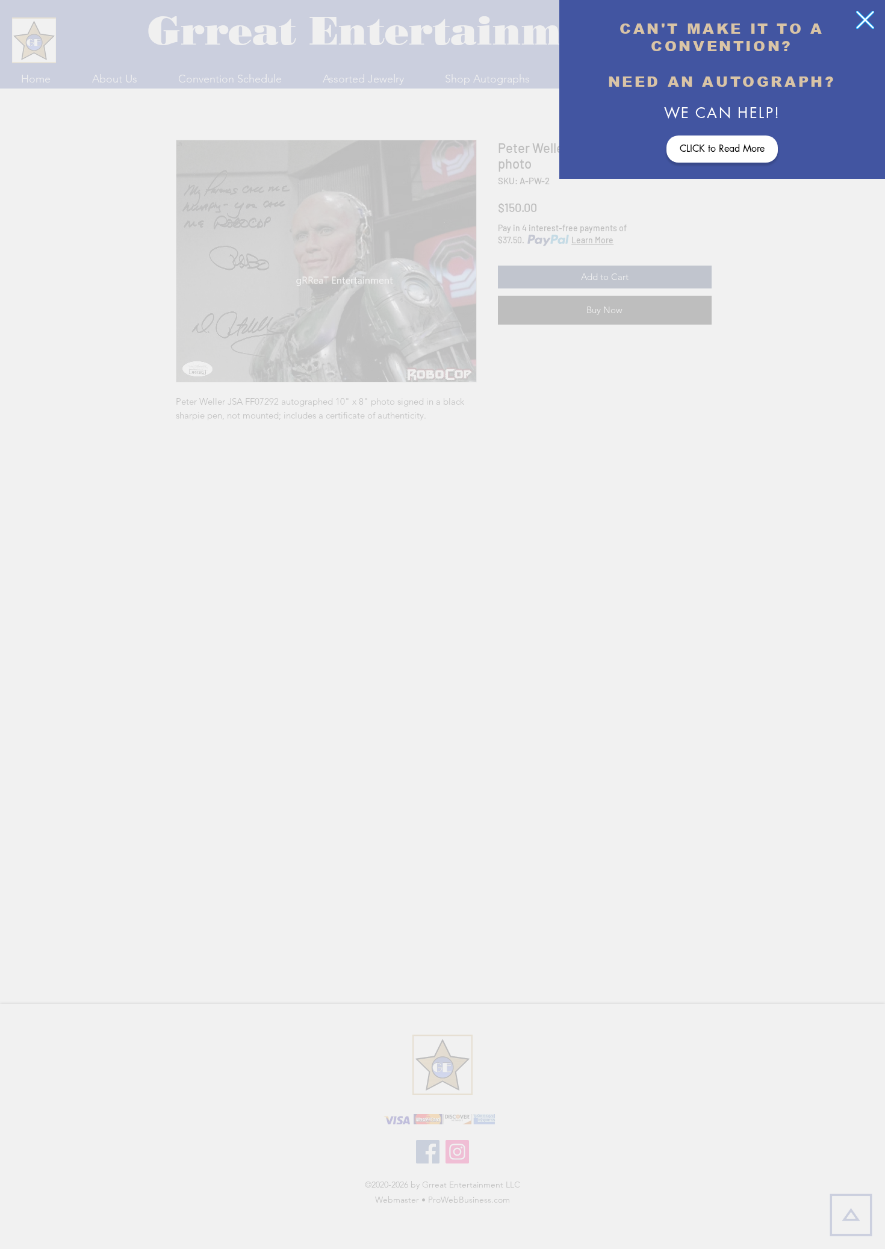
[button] (865, 20)
